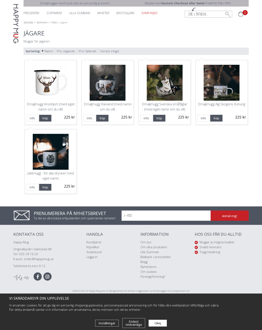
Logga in (91, 257)
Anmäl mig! (229, 216)
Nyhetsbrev (148, 267)
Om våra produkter (153, 247)
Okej (158, 323)
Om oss (145, 242)
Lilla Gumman (150, 252)
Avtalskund (94, 252)
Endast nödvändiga (134, 323)
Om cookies (148, 272)
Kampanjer (149, 13)
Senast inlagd (109, 51)
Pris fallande (87, 51)
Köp (45, 118)
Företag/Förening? (152, 276)
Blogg (144, 262)
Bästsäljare (125, 13)
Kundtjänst (93, 242)
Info (32, 118)
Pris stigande (66, 51)
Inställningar (106, 323)
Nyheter (103, 13)
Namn (49, 51)
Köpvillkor (92, 247)
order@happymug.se (39, 259)
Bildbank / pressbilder (155, 257)
